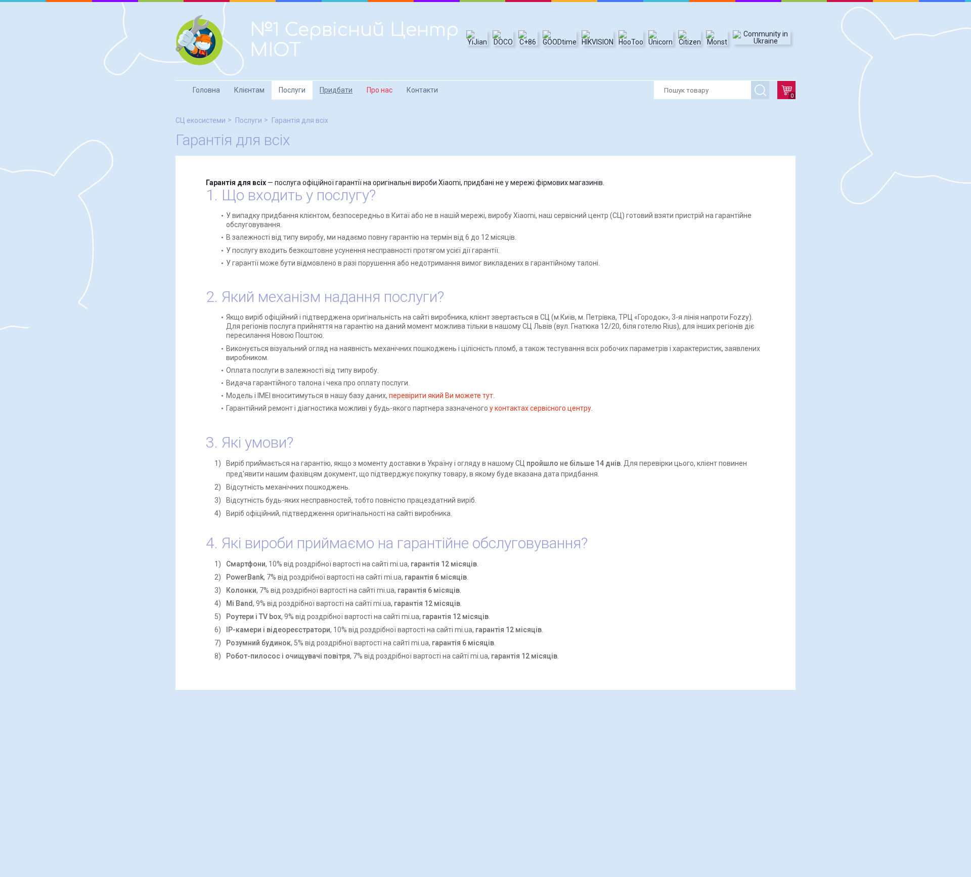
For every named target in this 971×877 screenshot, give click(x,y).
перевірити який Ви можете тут (441, 395)
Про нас (379, 90)
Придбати (336, 90)
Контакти (422, 90)
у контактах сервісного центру (540, 408)
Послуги (292, 90)
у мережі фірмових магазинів (554, 183)
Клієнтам (249, 90)
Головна (206, 90)
